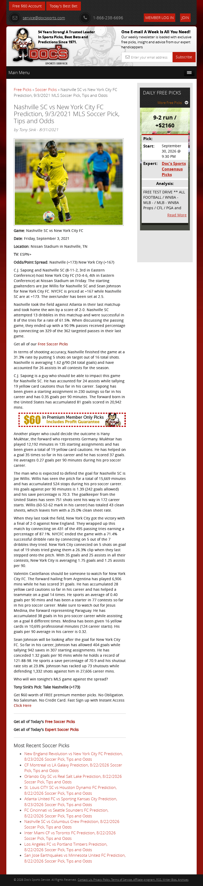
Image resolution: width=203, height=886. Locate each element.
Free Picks (22, 89)
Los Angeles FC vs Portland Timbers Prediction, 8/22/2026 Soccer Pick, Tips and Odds (65, 846)
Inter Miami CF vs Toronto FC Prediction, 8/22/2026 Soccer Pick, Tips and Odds (70, 835)
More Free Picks (170, 102)
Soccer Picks (46, 89)
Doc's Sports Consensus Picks (174, 169)
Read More (177, 214)
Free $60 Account (27, 5)
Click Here (22, 705)
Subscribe (184, 56)
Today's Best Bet (63, 5)
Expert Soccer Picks (62, 729)
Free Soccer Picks (53, 343)
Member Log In (159, 17)
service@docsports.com (44, 17)
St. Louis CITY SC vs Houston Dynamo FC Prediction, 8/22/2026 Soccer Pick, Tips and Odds (70, 790)
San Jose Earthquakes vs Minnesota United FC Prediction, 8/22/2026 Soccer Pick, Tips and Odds (75, 857)
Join (185, 17)
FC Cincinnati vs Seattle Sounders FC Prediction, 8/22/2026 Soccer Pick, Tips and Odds (66, 812)
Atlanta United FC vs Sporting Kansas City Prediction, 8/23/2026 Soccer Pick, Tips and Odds (70, 801)
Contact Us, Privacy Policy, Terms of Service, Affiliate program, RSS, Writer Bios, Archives (133, 880)
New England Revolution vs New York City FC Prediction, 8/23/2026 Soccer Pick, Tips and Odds (73, 756)
